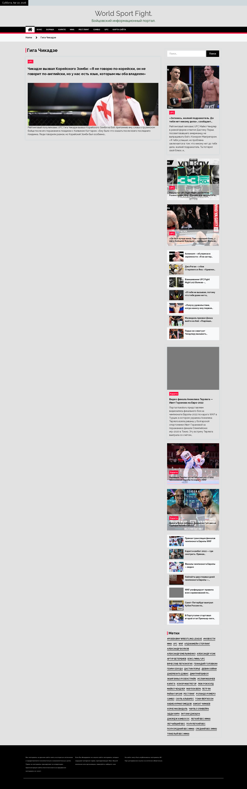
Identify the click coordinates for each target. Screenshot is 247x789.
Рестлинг (84, 29)
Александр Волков (178, 649)
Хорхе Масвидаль (177, 709)
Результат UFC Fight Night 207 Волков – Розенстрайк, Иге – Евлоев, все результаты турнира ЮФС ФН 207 (192, 194)
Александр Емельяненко (181, 654)
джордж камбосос (178, 719)
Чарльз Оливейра (199, 709)
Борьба (50, 29)
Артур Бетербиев (176, 659)
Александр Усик (206, 654)
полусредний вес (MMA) (180, 729)
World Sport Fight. (123, 13)
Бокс (39, 29)
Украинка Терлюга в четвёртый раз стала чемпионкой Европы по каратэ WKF (191, 478)
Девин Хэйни (209, 669)
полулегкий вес (195, 724)
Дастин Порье (192, 669)
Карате (62, 29)
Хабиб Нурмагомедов (179, 704)
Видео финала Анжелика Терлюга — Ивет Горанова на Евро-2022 (191, 401)
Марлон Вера (193, 689)
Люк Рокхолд (206, 684)
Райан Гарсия (174, 694)
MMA (169, 644)
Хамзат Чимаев (201, 704)
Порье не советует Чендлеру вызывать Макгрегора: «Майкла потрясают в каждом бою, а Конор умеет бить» (199, 332)
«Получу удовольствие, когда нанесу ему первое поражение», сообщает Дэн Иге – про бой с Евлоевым (200, 307)
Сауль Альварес (185, 699)
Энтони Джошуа (190, 714)
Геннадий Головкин (205, 664)
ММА (72, 29)
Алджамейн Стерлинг (197, 644)
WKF (181, 644)
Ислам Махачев (206, 679)
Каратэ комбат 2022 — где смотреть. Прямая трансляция (199, 553)
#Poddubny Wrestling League (184, 639)
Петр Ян (206, 689)
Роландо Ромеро (206, 694)
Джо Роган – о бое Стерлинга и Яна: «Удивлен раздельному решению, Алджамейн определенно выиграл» (199, 268)
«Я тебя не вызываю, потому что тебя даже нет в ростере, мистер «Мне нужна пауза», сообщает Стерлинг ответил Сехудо (200, 294)
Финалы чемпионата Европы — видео (200, 565)
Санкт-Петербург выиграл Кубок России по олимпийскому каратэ (199, 604)
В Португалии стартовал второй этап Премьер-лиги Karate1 (199, 617)
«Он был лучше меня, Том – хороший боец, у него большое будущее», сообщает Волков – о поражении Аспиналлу (192, 239)
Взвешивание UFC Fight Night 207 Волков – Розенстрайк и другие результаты (197, 281)
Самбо (96, 29)
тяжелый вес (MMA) (178, 734)
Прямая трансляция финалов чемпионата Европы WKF (200, 539)
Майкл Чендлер (176, 689)
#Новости (209, 639)
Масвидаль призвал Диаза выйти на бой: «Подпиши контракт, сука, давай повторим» (199, 320)
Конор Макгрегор (187, 684)
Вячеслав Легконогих (180, 664)
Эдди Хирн (173, 714)
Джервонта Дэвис (178, 674)
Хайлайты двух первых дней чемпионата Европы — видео (200, 578)
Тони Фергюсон (204, 699)
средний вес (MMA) (206, 729)
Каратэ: (171, 684)
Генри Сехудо (175, 669)
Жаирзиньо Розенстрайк (181, 679)
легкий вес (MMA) (200, 719)
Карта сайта (119, 29)
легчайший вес (176, 724)
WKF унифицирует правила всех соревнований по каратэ (199, 591)
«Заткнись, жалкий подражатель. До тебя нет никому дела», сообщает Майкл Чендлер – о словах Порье (191, 120)
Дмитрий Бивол (199, 674)
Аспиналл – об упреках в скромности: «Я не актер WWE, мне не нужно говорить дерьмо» (198, 255)
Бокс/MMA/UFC (196, 659)
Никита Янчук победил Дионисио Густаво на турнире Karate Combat (192, 524)
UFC (106, 29)
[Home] (30, 29)
